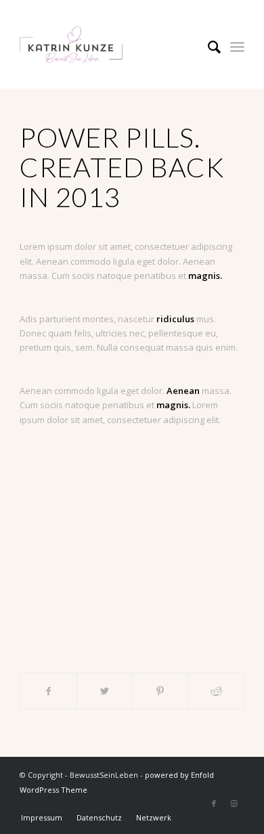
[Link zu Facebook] (214, 803)
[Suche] (207, 47)
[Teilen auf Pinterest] (160, 691)
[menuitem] (207, 47)
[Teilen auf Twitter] (104, 691)
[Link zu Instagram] (234, 803)
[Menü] (237, 46)
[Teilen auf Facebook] (48, 691)
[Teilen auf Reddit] (215, 691)
